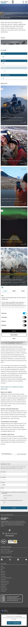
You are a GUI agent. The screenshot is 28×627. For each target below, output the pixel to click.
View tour (14, 105)
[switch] (25, 317)
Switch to (14, 623)
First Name (4, 471)
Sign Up (14, 507)
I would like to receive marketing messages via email (12, 500)
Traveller (5, 498)
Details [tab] (14, 290)
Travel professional (7, 495)
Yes (4, 502)
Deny (14, 338)
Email (3, 487)
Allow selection (14, 334)
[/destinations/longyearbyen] (14, 42)
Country (3, 482)
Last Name (4, 477)
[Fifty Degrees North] (5, 2)
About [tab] (23, 290)
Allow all (14, 331)
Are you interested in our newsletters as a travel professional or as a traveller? (14, 493)
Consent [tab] (5, 290)
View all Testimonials (21, 454)
